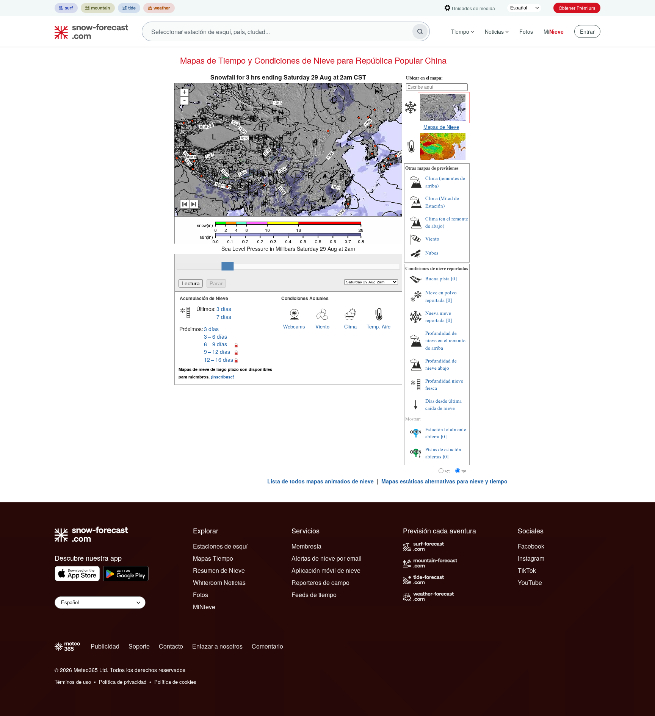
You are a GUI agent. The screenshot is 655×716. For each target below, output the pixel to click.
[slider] (227, 266)
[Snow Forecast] (89, 31)
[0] (454, 278)
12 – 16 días (218, 359)
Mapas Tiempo (213, 558)
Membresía (306, 546)
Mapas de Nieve (441, 126)
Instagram (531, 558)
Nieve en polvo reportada (441, 296)
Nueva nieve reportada (438, 317)
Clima (350, 326)
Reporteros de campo (320, 582)
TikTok (527, 570)
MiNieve (204, 606)
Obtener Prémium (577, 8)
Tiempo (460, 31)
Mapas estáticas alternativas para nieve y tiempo (444, 481)
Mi (554, 31)
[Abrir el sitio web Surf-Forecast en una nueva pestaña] (66, 8)
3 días (223, 309)
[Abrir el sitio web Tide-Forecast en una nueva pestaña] (129, 8)
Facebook (531, 546)
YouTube (530, 582)
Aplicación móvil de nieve (325, 570)
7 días (223, 316)
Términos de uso (73, 681)
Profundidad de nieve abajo (441, 364)
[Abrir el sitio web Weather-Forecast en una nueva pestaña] (159, 8)
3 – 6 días (215, 336)
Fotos (526, 31)
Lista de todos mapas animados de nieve (320, 481)
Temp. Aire (378, 326)
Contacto (171, 646)
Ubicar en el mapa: (424, 78)
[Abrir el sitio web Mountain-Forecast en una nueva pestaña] (98, 8)
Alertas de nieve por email (326, 558)
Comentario (267, 646)
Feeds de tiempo (314, 594)
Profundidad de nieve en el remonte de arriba (445, 340)
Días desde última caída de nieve (443, 404)
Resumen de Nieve (219, 570)
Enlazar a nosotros (217, 646)
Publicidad (105, 646)
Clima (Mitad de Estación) (442, 202)
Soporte (139, 646)
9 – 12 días (217, 351)
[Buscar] (420, 31)
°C (447, 471)
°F (463, 471)
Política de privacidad (122, 681)
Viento (322, 326)
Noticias (494, 31)
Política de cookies (175, 681)
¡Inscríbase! (222, 377)
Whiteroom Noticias (219, 582)
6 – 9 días (215, 344)
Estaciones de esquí (220, 546)
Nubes (431, 252)
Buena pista (437, 278)
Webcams (294, 326)
